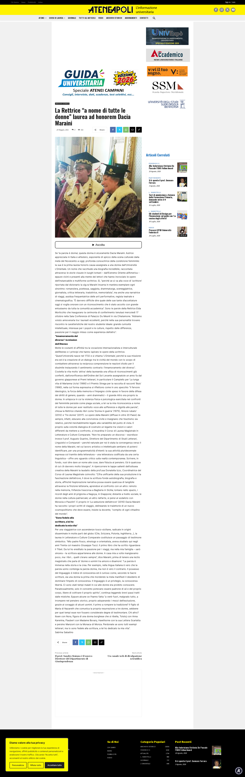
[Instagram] (221, 10)
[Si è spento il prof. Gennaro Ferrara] (182, 182)
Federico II (154, 163)
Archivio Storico (62, 104)
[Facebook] (216, 10)
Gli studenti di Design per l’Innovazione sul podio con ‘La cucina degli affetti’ (162, 216)
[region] (37, 754)
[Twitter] (227, 10)
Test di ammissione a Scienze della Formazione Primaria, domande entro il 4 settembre (162, 198)
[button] (154, 18)
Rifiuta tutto (35, 765)
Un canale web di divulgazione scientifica (125, 657)
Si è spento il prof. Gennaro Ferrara (161, 181)
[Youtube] (233, 10)
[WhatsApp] (126, 130)
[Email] (132, 130)
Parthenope (155, 178)
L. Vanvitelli (155, 192)
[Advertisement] (98, 47)
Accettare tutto (54, 765)
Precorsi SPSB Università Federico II (160, 231)
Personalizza (18, 765)
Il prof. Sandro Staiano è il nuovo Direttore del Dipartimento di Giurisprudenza (73, 659)
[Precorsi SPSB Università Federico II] (182, 232)
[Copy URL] (139, 130)
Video (151, 228)
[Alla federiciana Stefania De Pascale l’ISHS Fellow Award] (182, 167)
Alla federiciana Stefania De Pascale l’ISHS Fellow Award (161, 167)
